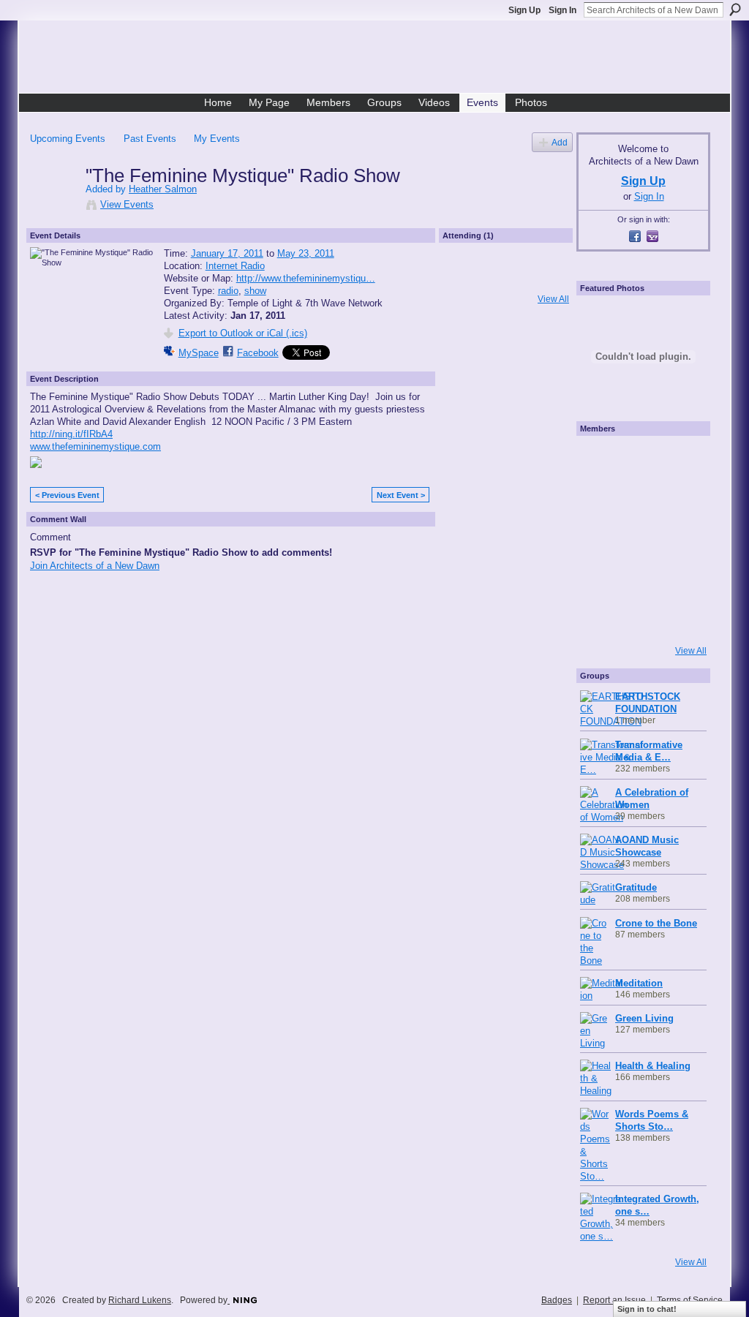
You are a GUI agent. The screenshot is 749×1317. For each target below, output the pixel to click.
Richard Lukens (139, 1300)
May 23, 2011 (305, 253)
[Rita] (599, 538)
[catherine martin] (639, 538)
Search (735, 9)
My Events (217, 138)
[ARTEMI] (599, 460)
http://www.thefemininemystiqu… (305, 278)
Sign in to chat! (647, 1309)
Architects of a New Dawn (380, 59)
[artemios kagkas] (639, 499)
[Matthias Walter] (678, 460)
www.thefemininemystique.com (95, 446)
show (255, 290)
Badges (556, 1300)
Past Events (150, 138)
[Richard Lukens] (639, 460)
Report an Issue (614, 1300)
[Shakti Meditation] (678, 499)
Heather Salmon (163, 189)
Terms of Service (690, 1300)
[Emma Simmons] (599, 617)
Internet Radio (235, 265)
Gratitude (636, 887)
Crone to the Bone (656, 923)
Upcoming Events (67, 138)
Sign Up (524, 10)
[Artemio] (639, 617)
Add (560, 142)
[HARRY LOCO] (599, 499)
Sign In (562, 10)
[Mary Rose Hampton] (599, 578)
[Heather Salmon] (53, 206)
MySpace (198, 352)
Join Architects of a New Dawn (94, 565)
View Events (127, 204)
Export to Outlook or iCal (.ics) (242, 333)
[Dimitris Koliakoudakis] (678, 617)
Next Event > (401, 495)
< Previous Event (67, 495)
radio (228, 290)
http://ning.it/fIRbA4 (71, 434)
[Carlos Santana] (678, 578)
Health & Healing (652, 1065)
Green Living (644, 1018)
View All (553, 299)
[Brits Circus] (678, 538)
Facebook (258, 352)
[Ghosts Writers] (639, 578)
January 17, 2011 (227, 253)
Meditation (639, 983)
